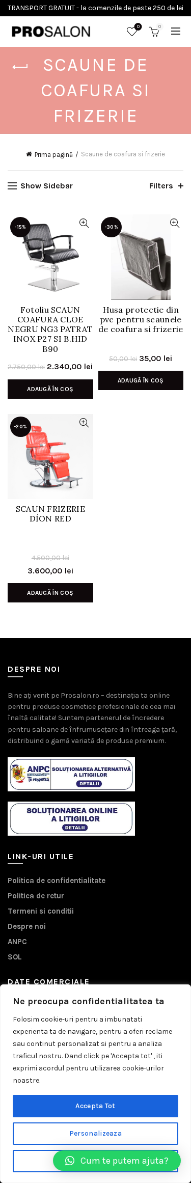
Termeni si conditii (41, 911)
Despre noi (27, 926)
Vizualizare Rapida (84, 223)
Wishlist (138, 27)
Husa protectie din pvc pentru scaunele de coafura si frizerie (140, 319)
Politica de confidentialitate (56, 880)
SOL (15, 956)
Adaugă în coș (50, 389)
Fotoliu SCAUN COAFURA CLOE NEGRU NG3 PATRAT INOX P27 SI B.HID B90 (50, 326)
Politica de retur (36, 895)
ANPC (17, 941)
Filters (161, 185)
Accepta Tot (95, 1106)
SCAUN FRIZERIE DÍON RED (50, 514)
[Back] (20, 67)
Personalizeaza (95, 1133)
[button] (117, 1160)
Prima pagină (54, 154)
